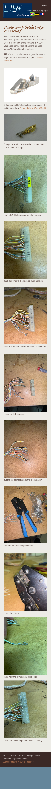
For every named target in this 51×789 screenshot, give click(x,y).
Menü (44, 5)
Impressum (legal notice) (29, 755)
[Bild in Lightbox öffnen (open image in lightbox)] (25, 184)
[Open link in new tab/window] (25, 85)
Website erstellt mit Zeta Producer (18, 761)
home (4, 755)
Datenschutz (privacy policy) (15, 758)
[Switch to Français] (42, 14)
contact (12, 755)
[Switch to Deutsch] (37, 14)
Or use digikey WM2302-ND (33, 108)
